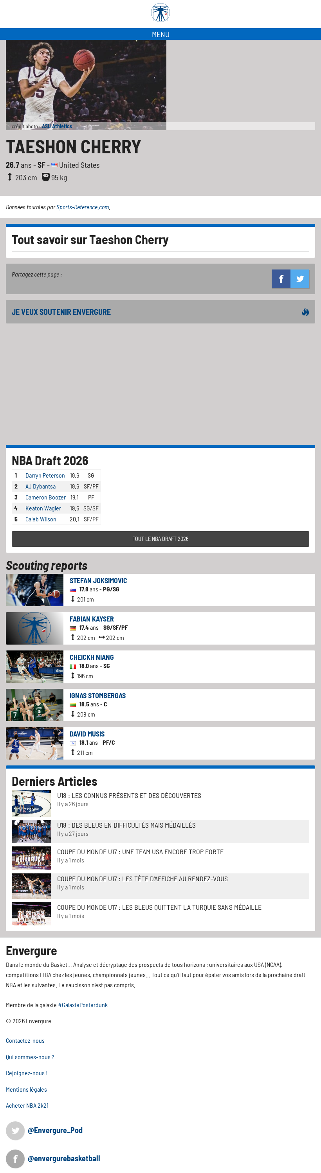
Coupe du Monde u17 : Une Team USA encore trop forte (140, 851)
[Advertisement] (160, 384)
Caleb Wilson (40, 519)
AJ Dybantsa (40, 486)
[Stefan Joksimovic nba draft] (34, 589)
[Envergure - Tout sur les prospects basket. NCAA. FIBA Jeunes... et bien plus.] (160, 12)
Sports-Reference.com (82, 206)
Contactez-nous (25, 1040)
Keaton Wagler (43, 508)
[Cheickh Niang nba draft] (34, 666)
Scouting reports (46, 564)
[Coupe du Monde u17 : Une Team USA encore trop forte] (31, 857)
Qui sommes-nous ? (30, 1056)
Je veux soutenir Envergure (61, 311)
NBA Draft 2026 (50, 460)
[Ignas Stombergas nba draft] (34, 704)
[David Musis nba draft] (34, 742)
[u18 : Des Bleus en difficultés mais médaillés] (31, 831)
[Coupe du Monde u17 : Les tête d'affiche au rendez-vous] (31, 885)
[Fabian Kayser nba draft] (34, 627)
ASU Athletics (57, 126)
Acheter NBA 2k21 (27, 1105)
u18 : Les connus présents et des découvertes (129, 795)
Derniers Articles (54, 780)
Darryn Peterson (45, 475)
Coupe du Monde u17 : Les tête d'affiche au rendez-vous (142, 878)
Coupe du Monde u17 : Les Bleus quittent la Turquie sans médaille (159, 907)
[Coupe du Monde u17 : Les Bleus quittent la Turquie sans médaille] (31, 913)
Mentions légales (26, 1089)
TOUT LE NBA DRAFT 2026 (161, 538)
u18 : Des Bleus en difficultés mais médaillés (126, 825)
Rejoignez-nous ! (27, 1072)
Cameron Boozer (45, 497)
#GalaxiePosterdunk (83, 1004)
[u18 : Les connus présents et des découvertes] (31, 803)
